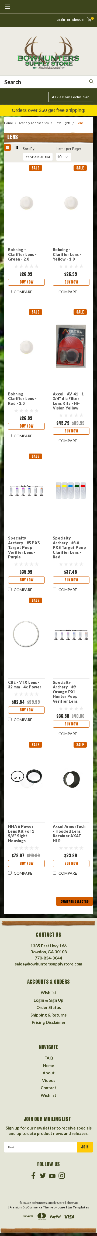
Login (61, 20)
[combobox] (48, 82)
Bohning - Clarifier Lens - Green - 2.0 (22, 254)
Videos (48, 1080)
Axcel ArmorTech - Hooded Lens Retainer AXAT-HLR (69, 833)
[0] (87, 21)
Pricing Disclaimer (48, 1022)
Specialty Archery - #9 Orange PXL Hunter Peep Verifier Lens (65, 692)
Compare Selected (74, 901)
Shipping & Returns (48, 1014)
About (49, 1072)
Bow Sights (63, 123)
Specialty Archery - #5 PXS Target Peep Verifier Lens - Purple (24, 547)
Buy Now (26, 282)
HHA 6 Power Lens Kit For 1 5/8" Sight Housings (21, 833)
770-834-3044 (48, 957)
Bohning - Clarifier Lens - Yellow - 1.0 (67, 254)
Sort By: (29, 148)
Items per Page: (68, 148)
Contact (48, 1087)
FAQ (48, 1057)
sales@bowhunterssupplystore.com (48, 963)
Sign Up (78, 20)
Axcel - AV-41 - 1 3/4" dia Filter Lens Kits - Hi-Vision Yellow (68, 401)
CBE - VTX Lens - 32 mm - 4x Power (24, 684)
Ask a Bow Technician (70, 97)
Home (8, 123)
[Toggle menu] (7, 9)
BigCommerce (33, 1207)
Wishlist (48, 992)
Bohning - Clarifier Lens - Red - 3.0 (22, 399)
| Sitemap (71, 1202)
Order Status (48, 1007)
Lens (80, 123)
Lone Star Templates (73, 1207)
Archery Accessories (34, 123)
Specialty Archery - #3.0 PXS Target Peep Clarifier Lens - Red (69, 547)
